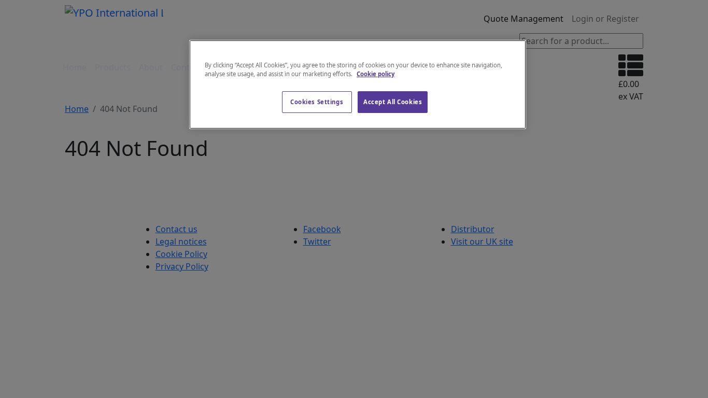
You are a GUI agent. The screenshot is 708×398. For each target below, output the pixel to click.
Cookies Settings (316, 102)
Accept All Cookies (392, 102)
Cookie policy (375, 74)
